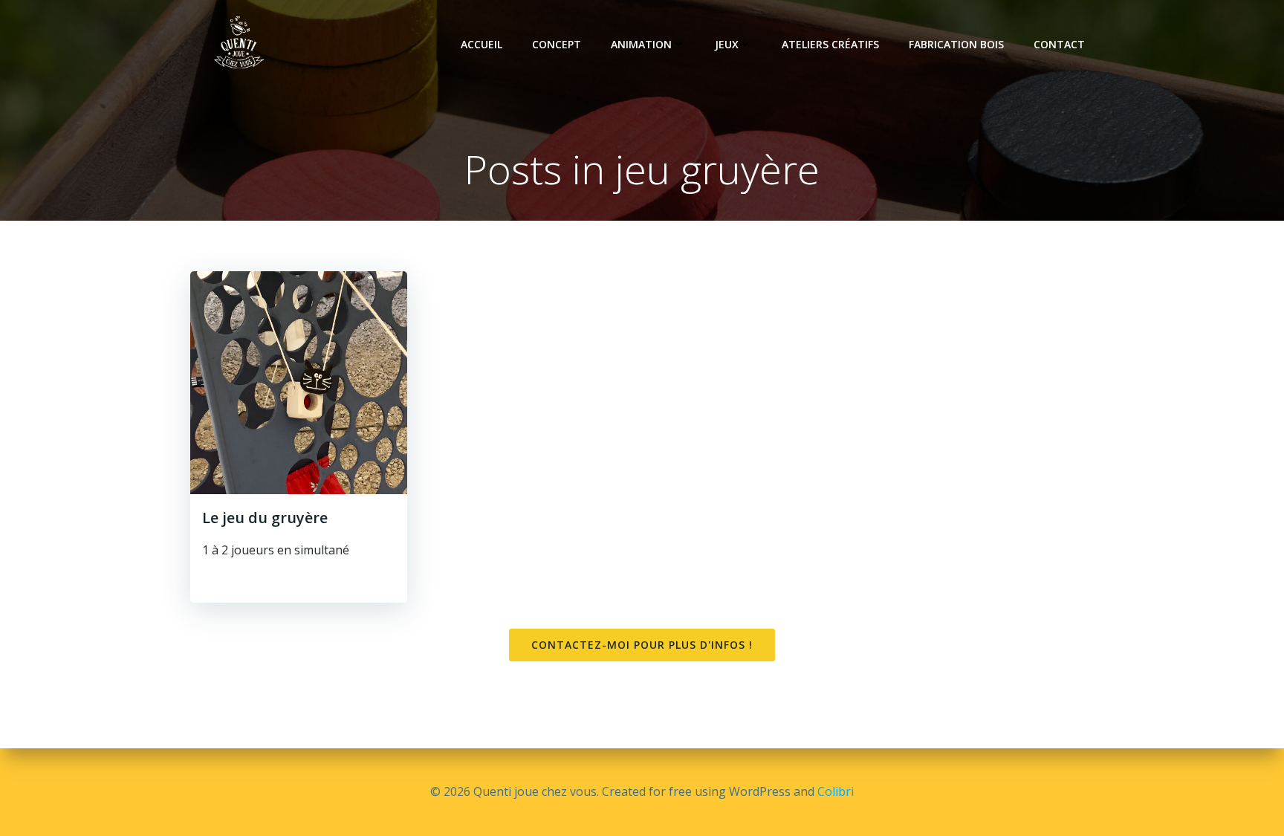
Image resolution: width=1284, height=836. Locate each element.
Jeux (727, 44)
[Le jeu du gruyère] (298, 381)
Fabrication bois (956, 44)
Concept (556, 44)
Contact (1059, 44)
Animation (641, 44)
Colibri (835, 791)
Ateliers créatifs (830, 44)
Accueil (481, 44)
